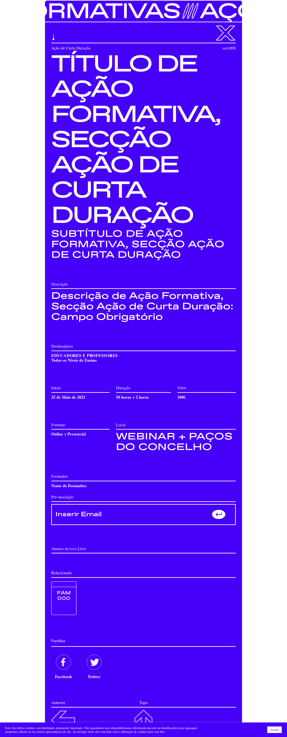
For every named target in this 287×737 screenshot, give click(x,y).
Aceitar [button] (274, 730)
